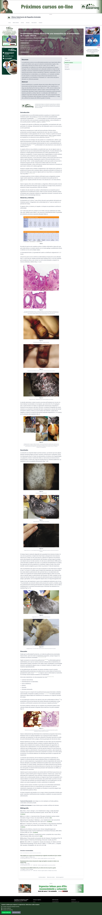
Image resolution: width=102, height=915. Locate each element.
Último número (16, 22)
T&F (51, 818)
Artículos (27, 22)
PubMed (23, 814)
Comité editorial (55, 901)
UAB (41, 836)
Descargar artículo (24, 52)
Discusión (67, 66)
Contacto (40, 22)
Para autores (34, 22)
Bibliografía (67, 69)
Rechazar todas (16, 912)
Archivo (22, 22)
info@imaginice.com (75, 901)
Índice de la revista (51, 877)
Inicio (9, 22)
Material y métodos (69, 62)
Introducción (67, 60)
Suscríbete (92, 55)
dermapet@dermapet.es (29, 45)
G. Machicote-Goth (24, 42)
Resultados (67, 64)
